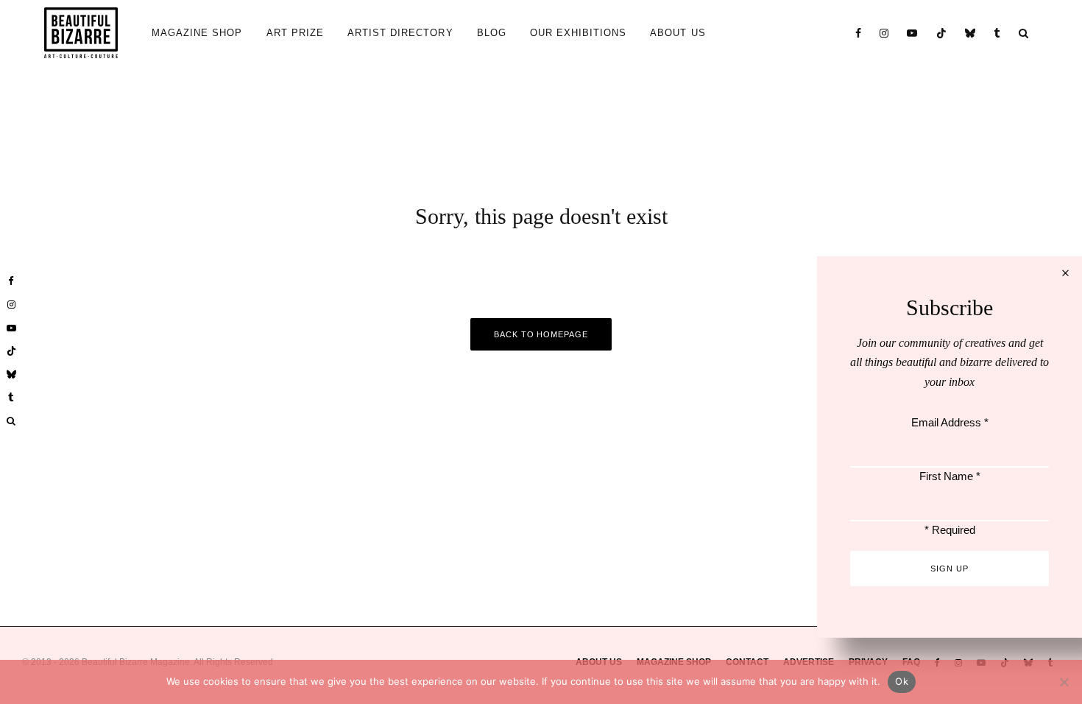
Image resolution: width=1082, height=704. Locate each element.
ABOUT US (677, 32)
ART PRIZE (295, 32)
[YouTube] (912, 33)
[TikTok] (941, 33)
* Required (949, 530)
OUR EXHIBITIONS (578, 32)
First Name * (949, 476)
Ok (901, 681)
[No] (1063, 682)
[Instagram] (884, 33)
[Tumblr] (997, 33)
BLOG (491, 32)
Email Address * (950, 422)
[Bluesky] (970, 33)
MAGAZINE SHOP (197, 32)
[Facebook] (858, 33)
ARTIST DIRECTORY (400, 32)
